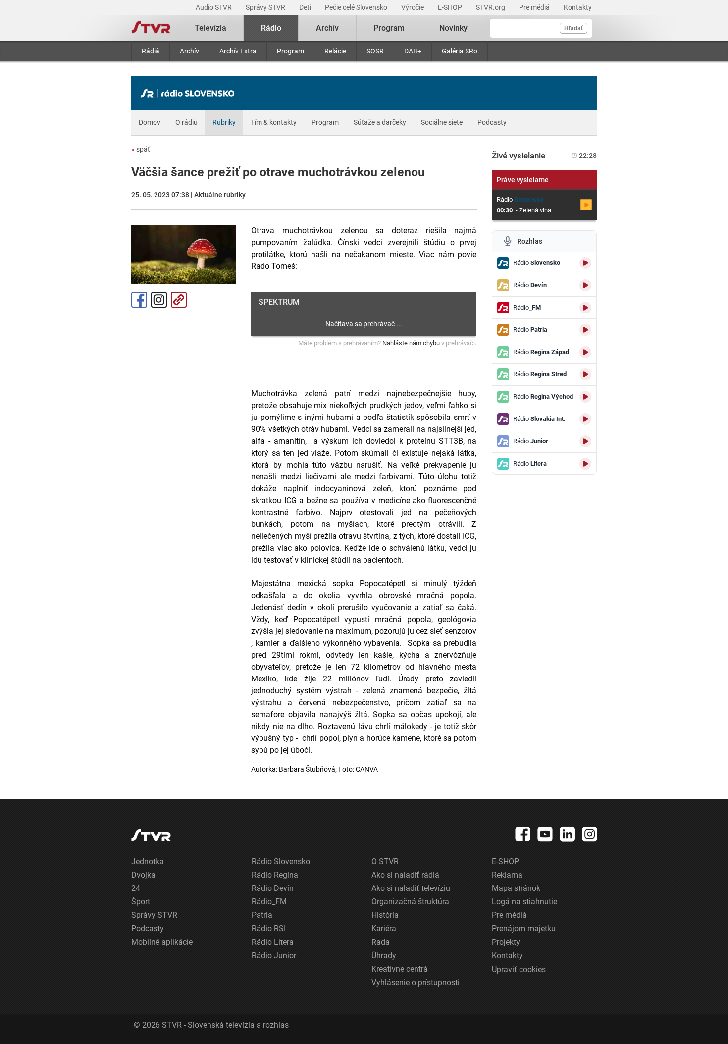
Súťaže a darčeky (380, 122)
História (385, 915)
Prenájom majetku (524, 928)
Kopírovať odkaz (179, 300)
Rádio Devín (273, 888)
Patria (262, 915)
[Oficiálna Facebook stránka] (523, 834)
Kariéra (383, 928)
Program (290, 51)
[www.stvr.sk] (151, 835)
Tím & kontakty (274, 122)
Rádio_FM (269, 901)
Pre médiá (535, 7)
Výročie (413, 7)
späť (140, 149)
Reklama (507, 875)
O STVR (385, 861)
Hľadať (573, 28)
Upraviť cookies (519, 969)
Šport (140, 901)
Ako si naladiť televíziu (410, 888)
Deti (305, 7)
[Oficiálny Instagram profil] (590, 834)
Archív (189, 51)
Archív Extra (238, 51)
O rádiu (186, 122)
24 (135, 888)
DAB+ (412, 51)
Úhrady (383, 955)
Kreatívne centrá (399, 969)
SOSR (375, 51)
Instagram (159, 300)
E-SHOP (451, 7)
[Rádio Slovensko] (190, 93)
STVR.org (491, 7)
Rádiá (150, 51)
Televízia (210, 28)
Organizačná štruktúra (410, 901)
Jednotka (147, 861)
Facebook (139, 300)
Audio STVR (214, 7)
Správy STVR (266, 7)
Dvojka (143, 875)
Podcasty (492, 122)
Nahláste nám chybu (411, 343)
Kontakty (578, 7)
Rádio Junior (274, 955)
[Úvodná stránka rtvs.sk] (151, 28)
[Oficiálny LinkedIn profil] (567, 834)
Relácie (335, 51)
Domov (149, 122)
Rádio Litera (273, 942)
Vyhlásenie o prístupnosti (415, 982)
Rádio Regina (275, 875)
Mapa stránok (516, 888)
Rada (380, 942)
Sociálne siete (442, 122)
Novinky (453, 28)
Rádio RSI (269, 928)
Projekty (506, 942)
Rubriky (224, 122)
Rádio (271, 28)
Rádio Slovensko (281, 861)
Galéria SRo (459, 51)
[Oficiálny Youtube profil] (545, 834)
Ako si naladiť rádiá (405, 875)
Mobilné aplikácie (162, 942)
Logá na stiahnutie (524, 901)
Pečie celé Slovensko (357, 7)
